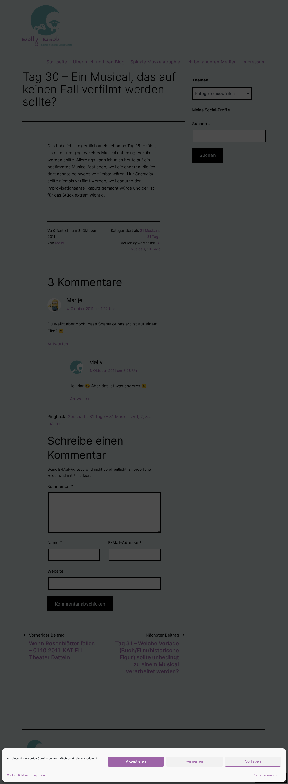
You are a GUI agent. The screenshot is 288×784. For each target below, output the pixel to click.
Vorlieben (253, 761)
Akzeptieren (136, 761)
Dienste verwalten (265, 775)
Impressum (40, 775)
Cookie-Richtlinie (18, 775)
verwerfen (194, 761)
